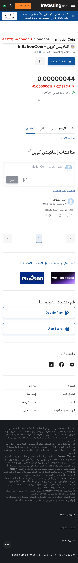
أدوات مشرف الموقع (64, 410)
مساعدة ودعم (29, 402)
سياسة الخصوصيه (67, 527)
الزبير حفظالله (59, 199)
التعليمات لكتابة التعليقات (64, 190)
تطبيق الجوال (68, 393)
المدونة (71, 385)
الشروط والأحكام (67, 514)
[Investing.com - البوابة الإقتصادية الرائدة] (54, 5)
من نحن (31, 385)
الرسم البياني (58, 128)
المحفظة (70, 402)
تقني (43, 128)
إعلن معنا (31, 393)
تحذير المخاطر (68, 540)
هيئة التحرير (29, 410)
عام (73, 128)
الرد (68, 215)
